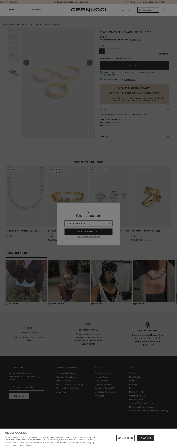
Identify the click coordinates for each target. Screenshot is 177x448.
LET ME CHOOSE (125, 438)
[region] (88, 438)
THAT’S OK (146, 438)
